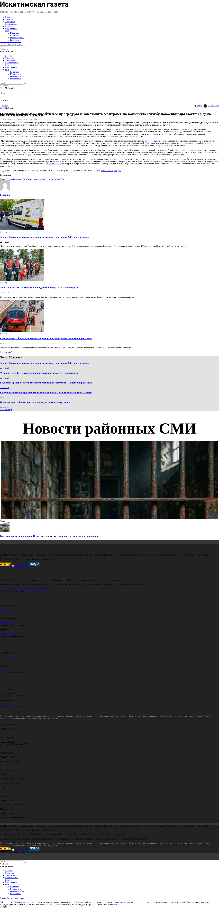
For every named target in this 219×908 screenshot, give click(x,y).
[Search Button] (25, 47)
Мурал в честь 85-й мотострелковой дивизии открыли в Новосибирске (39, 287)
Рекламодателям (17, 38)
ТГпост (63, 179)
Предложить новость (11, 44)
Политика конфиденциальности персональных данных (24, 589)
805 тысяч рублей (54, 164)
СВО (24, 179)
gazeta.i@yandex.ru (8, 657)
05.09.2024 (4, 108)
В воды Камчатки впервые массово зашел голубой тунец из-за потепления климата (46, 392)
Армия (5, 105)
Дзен (199, 105)
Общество (9, 19)
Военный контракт (14, 179)
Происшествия (11, 24)
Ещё (7, 31)
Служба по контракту (35, 179)
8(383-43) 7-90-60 (7, 610)
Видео (8, 26)
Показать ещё (6, 352)
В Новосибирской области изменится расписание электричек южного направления (46, 338)
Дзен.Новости (11, 28)
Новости (9, 17)
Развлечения (15, 40)
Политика (14, 33)
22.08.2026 (4, 368)
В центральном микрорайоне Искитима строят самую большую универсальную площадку (50, 536)
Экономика (10, 22)
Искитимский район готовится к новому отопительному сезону (35, 402)
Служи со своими (152, 141)
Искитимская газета (15, 898)
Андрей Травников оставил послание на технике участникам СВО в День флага (44, 237)
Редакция (5, 195)
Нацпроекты (15, 35)
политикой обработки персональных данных (134, 902)
